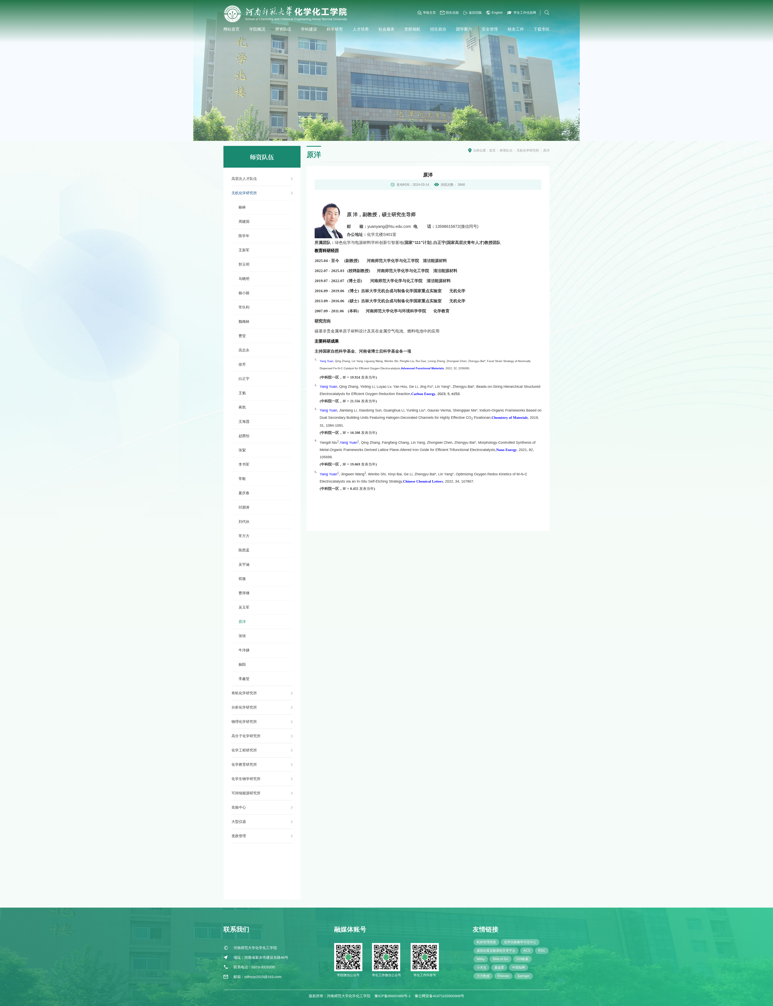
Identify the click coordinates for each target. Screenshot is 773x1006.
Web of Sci (500, 959)
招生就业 (438, 29)
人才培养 (361, 29)
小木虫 (481, 967)
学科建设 (309, 29)
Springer (523, 976)
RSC (541, 950)
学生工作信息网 (525, 12)
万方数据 (483, 976)
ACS (526, 950)
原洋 (546, 150)
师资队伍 (283, 29)
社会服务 (386, 29)
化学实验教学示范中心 (520, 942)
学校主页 (429, 12)
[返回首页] (285, 14)
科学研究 (335, 29)
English (497, 12)
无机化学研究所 (528, 150)
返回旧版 (475, 12)
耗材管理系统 (486, 942)
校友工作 (516, 29)
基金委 (499, 967)
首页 (492, 150)
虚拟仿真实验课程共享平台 (496, 950)
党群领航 (412, 29)
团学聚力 (464, 29)
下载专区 (541, 29)
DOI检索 (522, 959)
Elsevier (503, 976)
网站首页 (231, 29)
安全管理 (490, 29)
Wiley (481, 959)
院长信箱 (452, 12)
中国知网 (518, 967)
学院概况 (257, 29)
